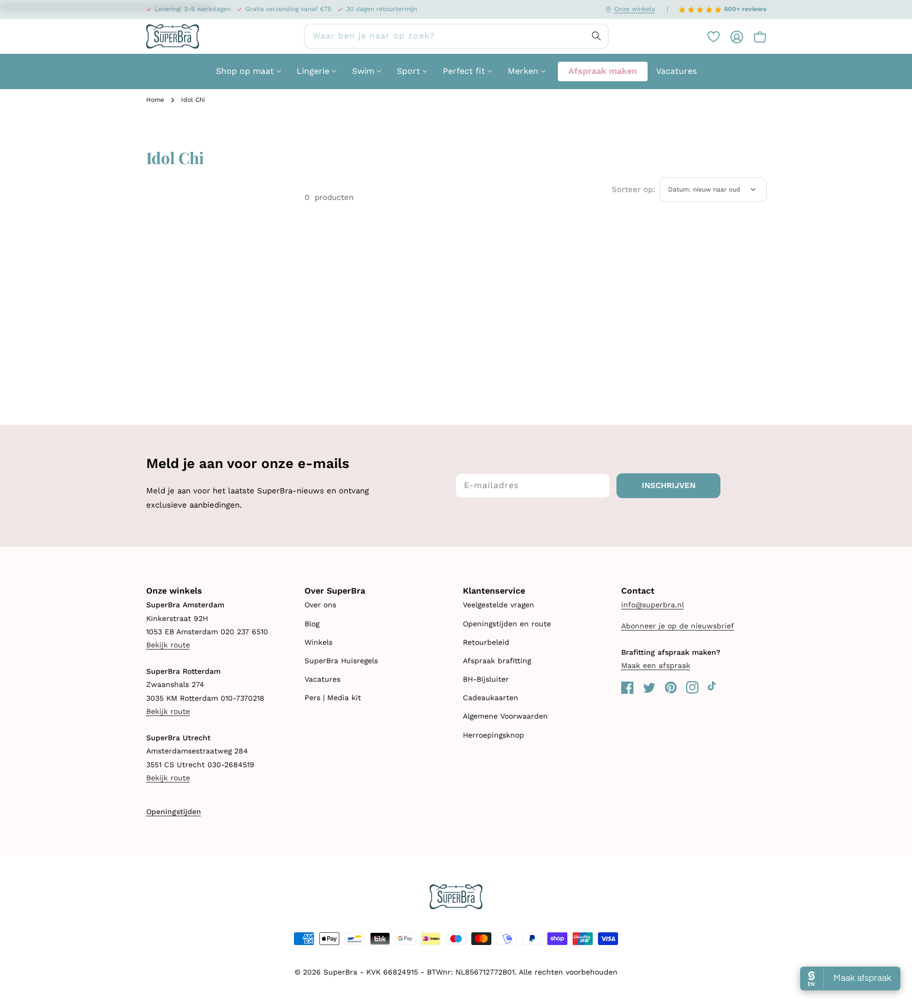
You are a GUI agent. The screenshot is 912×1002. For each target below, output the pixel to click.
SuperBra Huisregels (341, 660)
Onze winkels (634, 9)
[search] (456, 36)
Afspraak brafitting (497, 660)
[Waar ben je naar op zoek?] (596, 35)
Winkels (318, 642)
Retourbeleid (486, 642)
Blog (312, 623)
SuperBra (340, 972)
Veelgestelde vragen (498, 604)
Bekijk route (168, 645)
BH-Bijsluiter (486, 679)
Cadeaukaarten (490, 697)
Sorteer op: (633, 189)
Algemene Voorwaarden (505, 716)
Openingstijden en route (507, 623)
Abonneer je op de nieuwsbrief (677, 626)
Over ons (320, 604)
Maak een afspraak (655, 665)
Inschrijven (669, 485)
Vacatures (322, 679)
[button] (754, 36)
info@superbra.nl (652, 604)
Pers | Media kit (333, 697)
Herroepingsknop (493, 735)
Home (155, 99)
